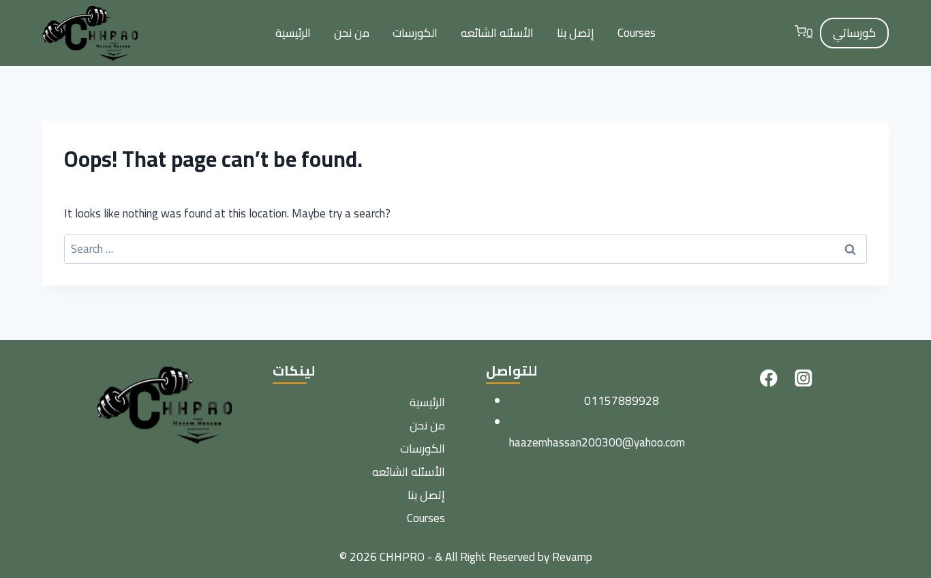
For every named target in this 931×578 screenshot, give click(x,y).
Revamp (572, 557)
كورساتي (854, 33)
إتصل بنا (575, 33)
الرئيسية (293, 33)
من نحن (351, 33)
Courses (636, 33)
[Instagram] (803, 378)
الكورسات (415, 33)
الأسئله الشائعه (497, 33)
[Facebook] (768, 378)
